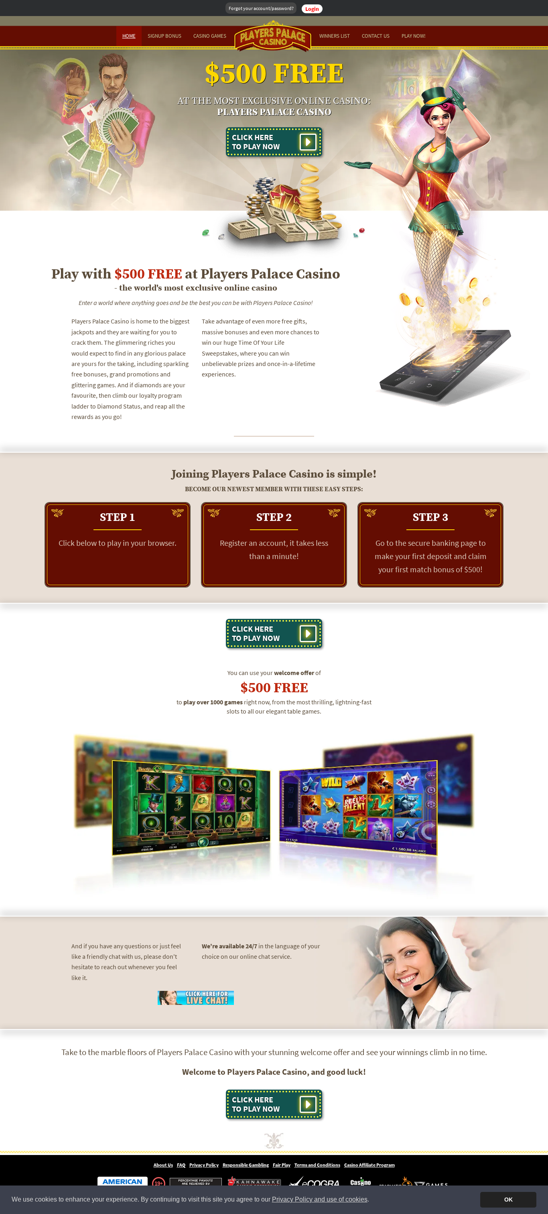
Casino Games (209, 36)
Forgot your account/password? (261, 8)
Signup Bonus (164, 36)
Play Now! (414, 36)
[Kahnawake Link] (255, 1184)
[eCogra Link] (316, 1184)
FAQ (181, 1165)
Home (129, 36)
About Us (163, 1165)
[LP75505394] (196, 997)
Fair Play (281, 1165)
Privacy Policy (204, 1165)
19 (157, 1183)
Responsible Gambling (246, 1165)
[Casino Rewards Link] (360, 1184)
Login (312, 8)
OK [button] (508, 1199)
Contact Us (376, 36)
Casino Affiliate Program (369, 1165)
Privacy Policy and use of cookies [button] (319, 1199)
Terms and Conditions (317, 1165)
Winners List (334, 36)
